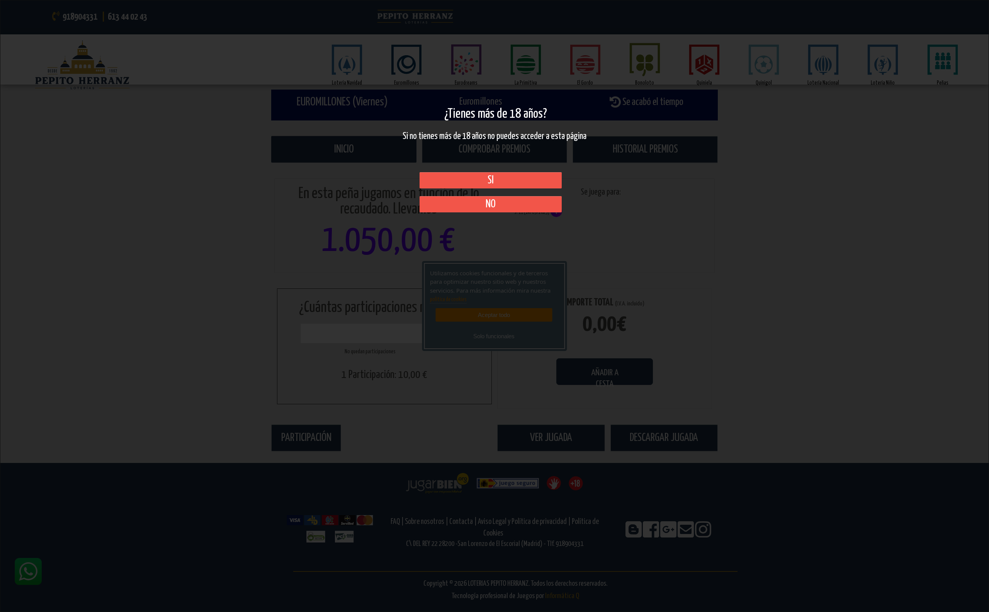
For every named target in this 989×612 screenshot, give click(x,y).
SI (491, 180)
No (491, 204)
